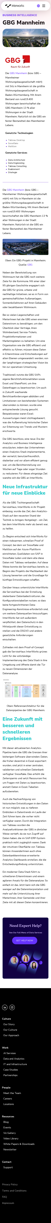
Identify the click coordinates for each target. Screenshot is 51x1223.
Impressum (8, 1203)
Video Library (10, 1138)
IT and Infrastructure (15, 1064)
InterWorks (15, 5)
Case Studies (10, 1069)
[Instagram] (12, 1009)
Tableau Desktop (16, 140)
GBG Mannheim (18, 73)
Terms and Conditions (14, 1190)
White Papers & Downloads (19, 1144)
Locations (8, 1104)
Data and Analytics (13, 1058)
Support (8, 1167)
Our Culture (10, 1029)
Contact (6, 1162)
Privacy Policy (10, 1184)
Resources (8, 1116)
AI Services (9, 1053)
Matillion (12, 146)
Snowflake (13, 143)
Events (7, 1127)
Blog (6, 1122)
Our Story (9, 1024)
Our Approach (11, 1035)
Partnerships (10, 1075)
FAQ (4, 1197)
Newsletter (9, 1149)
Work (5, 1047)
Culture (6, 1018)
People (6, 1087)
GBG (30, 264)
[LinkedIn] (5, 1009)
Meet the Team (12, 1093)
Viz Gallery (9, 1133)
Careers (7, 1098)
